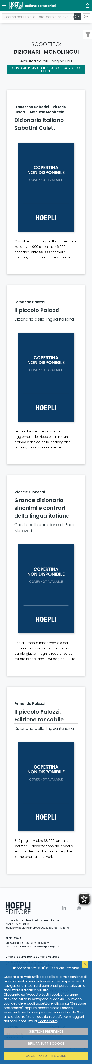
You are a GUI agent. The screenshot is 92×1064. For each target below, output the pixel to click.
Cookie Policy (48, 1021)
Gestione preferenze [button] (46, 1031)
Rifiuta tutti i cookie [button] (46, 1043)
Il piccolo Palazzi (36, 310)
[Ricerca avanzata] (86, 16)
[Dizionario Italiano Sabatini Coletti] (46, 187)
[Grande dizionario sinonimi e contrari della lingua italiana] (46, 588)
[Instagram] (79, 908)
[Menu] (4, 5)
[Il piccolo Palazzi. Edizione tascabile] (46, 786)
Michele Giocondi (29, 492)
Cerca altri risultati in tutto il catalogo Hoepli (46, 69)
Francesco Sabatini (31, 107)
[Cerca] (77, 16)
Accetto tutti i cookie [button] (46, 1055)
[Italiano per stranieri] (38, 6)
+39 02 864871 (19, 946)
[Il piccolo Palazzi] (46, 377)
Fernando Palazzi (29, 302)
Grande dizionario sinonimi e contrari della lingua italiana (42, 508)
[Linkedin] (64, 908)
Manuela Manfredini (47, 112)
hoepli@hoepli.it (47, 946)
